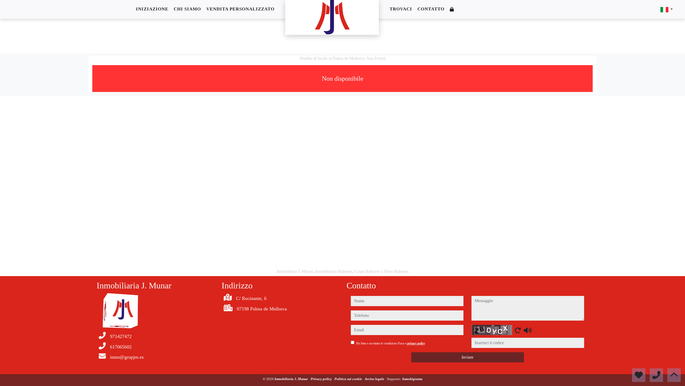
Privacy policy (322, 379)
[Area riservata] (452, 9)
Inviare (467, 357)
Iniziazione (152, 9)
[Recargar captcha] (517, 330)
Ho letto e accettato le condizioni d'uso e (390, 343)
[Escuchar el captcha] (527, 330)
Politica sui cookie (348, 379)
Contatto (430, 9)
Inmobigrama (412, 379)
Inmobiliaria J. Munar (292, 379)
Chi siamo (187, 9)
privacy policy (416, 343)
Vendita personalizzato (240, 9)
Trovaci (401, 9)
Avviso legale (375, 379)
